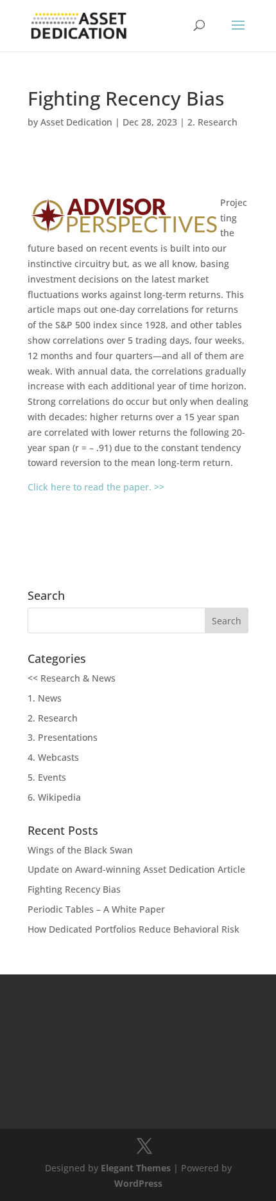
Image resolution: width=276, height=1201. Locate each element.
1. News (45, 698)
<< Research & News (72, 678)
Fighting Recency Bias (74, 889)
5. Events (47, 777)
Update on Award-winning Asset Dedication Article (136, 869)
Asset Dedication (76, 122)
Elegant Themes (136, 1168)
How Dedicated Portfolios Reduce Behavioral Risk (133, 929)
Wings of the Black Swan (80, 850)
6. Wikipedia (54, 797)
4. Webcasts (53, 757)
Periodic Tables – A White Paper (96, 909)
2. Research (212, 122)
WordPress (138, 1183)
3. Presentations (63, 737)
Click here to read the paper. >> (96, 487)
